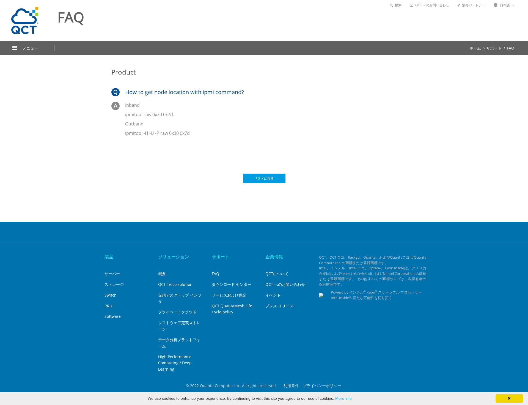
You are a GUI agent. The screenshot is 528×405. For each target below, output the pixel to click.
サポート (494, 48)
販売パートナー (473, 5)
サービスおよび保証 (229, 295)
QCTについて (276, 273)
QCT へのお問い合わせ (432, 5)
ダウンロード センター (231, 284)
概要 (162, 273)
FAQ (510, 48)
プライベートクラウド (177, 311)
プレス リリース (279, 305)
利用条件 (291, 385)
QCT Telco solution (175, 284)
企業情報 (274, 257)
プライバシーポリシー (322, 385)
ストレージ (114, 284)
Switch (111, 295)
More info (343, 398)
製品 (109, 257)
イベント (273, 295)
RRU (108, 305)
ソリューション (173, 257)
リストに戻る (264, 178)
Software (113, 316)
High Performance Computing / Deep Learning (175, 363)
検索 (398, 5)
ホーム (475, 48)
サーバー (112, 273)
